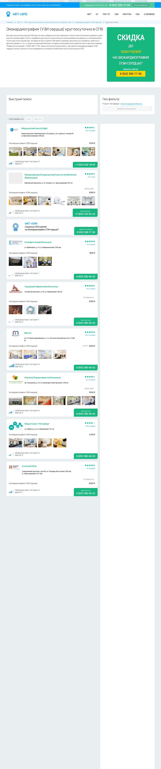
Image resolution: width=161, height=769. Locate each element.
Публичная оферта (75, 1)
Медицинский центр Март (34, 128)
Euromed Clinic (29, 466)
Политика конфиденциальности (97, 1)
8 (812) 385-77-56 (119, 5)
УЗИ (116, 14)
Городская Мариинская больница (41, 286)
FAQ (137, 14)
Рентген (127, 14)
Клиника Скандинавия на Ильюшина (43, 377)
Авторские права (141, 1)
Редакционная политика (122, 1)
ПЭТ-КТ (106, 14)
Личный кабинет (141, 5)
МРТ (89, 14)
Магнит (28, 332)
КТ (97, 14)
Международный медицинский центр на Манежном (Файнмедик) (50, 176)
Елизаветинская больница (38, 242)
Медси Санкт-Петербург (37, 423)
